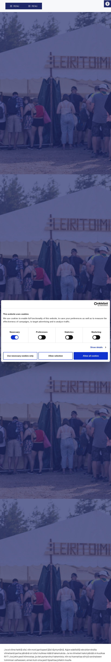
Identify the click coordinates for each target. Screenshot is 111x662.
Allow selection (55, 356)
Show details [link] (96, 347)
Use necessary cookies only (20, 356)
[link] (107, 3)
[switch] (42, 337)
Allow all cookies (91, 356)
